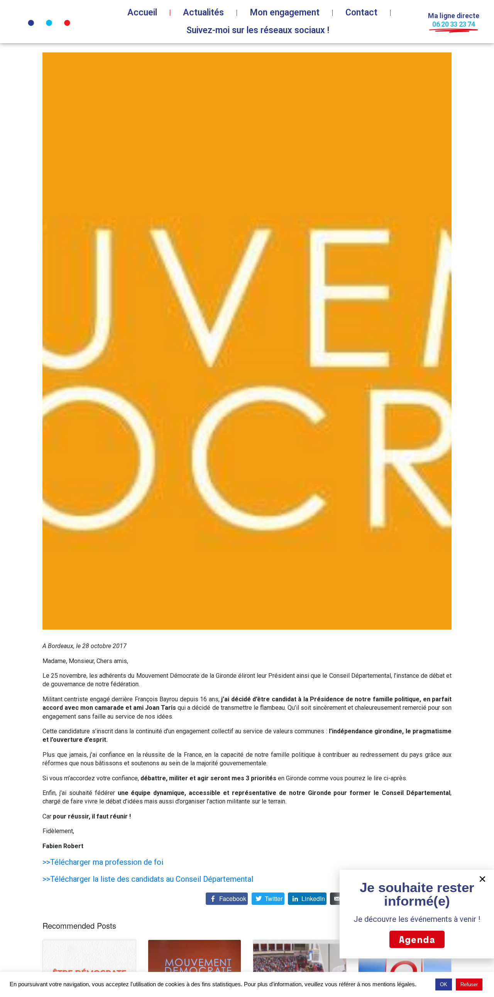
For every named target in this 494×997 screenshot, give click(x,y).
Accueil (142, 12)
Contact (361, 12)
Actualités (203, 12)
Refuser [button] (469, 984)
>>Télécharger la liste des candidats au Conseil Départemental (147, 879)
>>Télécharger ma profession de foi (102, 862)
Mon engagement (285, 12)
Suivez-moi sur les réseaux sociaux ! (257, 30)
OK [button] (443, 984)
